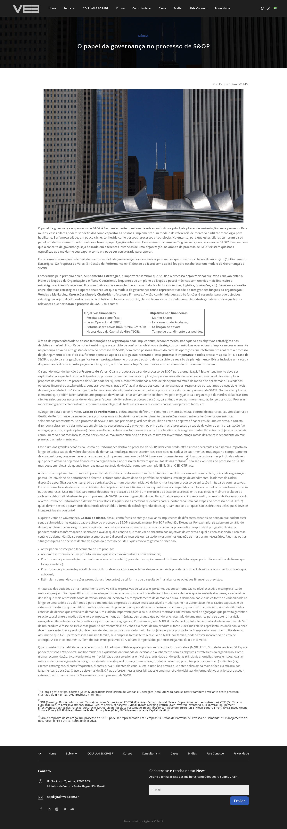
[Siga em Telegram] (65, 809)
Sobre (67, 8)
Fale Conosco (198, 8)
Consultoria (139, 8)
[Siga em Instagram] (57, 809)
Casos (162, 8)
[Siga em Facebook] (41, 809)
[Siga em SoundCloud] (72, 809)
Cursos (120, 8)
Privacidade (222, 8)
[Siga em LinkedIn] (49, 809)
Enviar (239, 800)
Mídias (178, 8)
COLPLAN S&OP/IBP (96, 8)
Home (52, 8)
